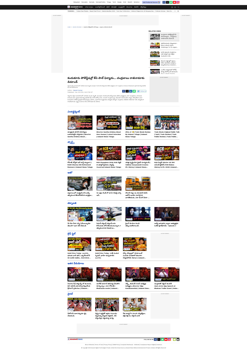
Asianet (75, 339)
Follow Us (143, 91)
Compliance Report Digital (148, 344)
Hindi (124, 2)
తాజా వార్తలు (89, 7)
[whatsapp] (171, 2)
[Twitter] (167, 2)
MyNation (137, 2)
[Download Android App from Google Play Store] (174, 339)
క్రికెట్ (108, 7)
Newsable (84, 2)
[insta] (177, 2)
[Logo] (76, 7)
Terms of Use (99, 344)
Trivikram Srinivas (160, 11)
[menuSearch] (178, 7)
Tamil (114, 2)
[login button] (172, 7)
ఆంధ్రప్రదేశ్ (121, 7)
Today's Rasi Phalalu (82, 11)
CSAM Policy (116, 344)
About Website (89, 344)
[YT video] (174, 2)
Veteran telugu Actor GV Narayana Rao (142, 11)
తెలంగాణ (129, 7)
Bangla (119, 2)
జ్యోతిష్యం (143, 7)
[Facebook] (164, 2)
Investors (159, 344)
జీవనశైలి (113, 7)
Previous (175, 11)
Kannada (91, 2)
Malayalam (76, 2)
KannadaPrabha (100, 2)
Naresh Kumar (77, 90)
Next (178, 11)
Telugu (109, 2)
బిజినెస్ (136, 7)
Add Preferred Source (150, 2)
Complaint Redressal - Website (130, 344)
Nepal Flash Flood (95, 11)
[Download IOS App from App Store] (177, 339)
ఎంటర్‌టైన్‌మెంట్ (100, 7)
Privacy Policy (108, 344)
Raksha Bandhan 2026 (108, 11)
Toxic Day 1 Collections (123, 11)
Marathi (130, 2)
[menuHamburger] (175, 7)
